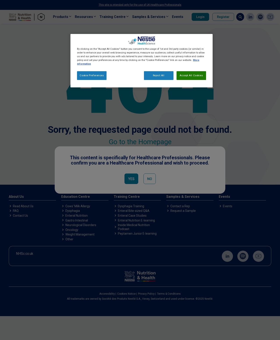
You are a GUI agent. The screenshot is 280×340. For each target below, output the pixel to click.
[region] (141, 60)
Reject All (158, 75)
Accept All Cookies (191, 75)
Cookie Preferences (92, 75)
